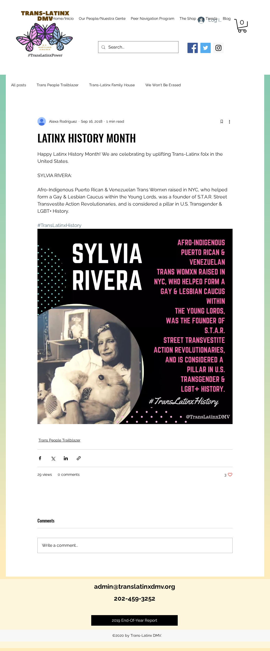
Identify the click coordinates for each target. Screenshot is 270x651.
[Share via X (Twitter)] (52, 458)
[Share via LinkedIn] (65, 458)
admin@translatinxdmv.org (134, 586)
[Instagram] (218, 48)
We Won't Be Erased (163, 85)
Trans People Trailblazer (58, 85)
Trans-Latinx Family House (112, 85)
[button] (242, 25)
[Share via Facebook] (39, 458)
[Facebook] (192, 48)
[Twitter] (205, 48)
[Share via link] (78, 458)
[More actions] (229, 121)
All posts (18, 85)
